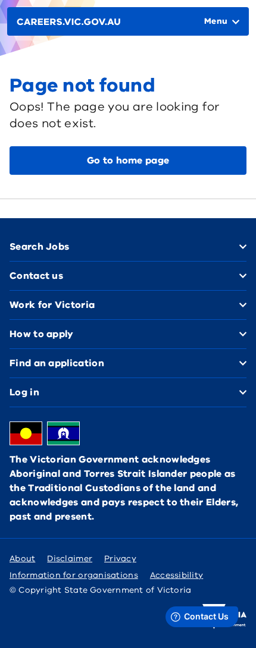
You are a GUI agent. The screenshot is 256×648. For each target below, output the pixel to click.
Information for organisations (74, 575)
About (22, 558)
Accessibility (177, 575)
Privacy (120, 558)
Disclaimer (69, 558)
